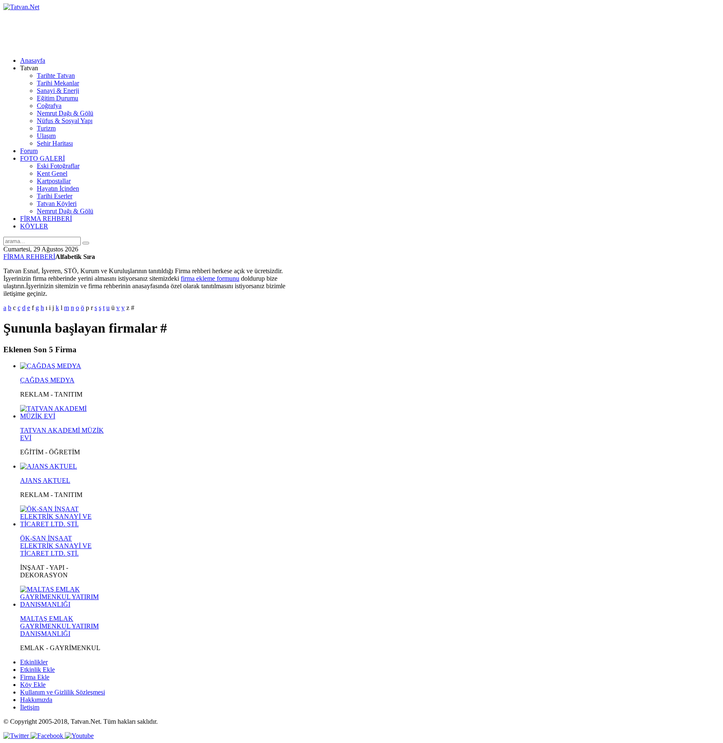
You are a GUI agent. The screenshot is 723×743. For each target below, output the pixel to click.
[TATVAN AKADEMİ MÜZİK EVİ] (63, 416)
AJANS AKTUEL (45, 480)
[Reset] (85, 243)
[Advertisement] (155, 30)
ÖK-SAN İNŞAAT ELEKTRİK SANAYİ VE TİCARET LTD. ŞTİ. (56, 546)
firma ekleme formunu (210, 278)
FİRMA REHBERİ (29, 256)
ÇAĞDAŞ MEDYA (47, 380)
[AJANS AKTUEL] (48, 466)
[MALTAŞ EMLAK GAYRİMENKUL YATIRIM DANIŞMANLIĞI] (63, 604)
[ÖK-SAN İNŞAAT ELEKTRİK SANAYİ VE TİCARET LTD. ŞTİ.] (63, 524)
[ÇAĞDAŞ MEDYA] (50, 365)
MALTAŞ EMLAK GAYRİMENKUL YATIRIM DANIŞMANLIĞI (59, 626)
